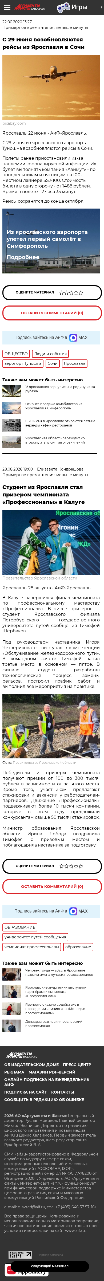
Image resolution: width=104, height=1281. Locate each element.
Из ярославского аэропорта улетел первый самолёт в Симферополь (47, 239)
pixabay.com (14, 123)
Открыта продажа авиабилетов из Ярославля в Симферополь (53, 406)
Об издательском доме (31, 1064)
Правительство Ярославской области (39, 578)
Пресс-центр (77, 1064)
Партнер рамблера (50, 1254)
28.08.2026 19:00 (17, 469)
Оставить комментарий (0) (52, 313)
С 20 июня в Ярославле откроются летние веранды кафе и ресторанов (60, 423)
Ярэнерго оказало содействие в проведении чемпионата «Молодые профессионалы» (55, 1008)
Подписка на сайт (25, 1092)
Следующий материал (50, 1266)
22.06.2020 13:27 (17, 21)
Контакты (62, 1092)
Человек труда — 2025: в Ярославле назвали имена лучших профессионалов (59, 972)
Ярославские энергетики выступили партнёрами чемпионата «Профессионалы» (55, 991)
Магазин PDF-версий (52, 1072)
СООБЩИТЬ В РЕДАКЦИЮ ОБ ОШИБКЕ (44, 1099)
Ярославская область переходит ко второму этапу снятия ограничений (55, 440)
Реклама (14, 1072)
